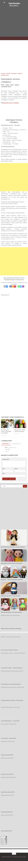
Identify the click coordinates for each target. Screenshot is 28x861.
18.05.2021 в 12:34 (12, 447)
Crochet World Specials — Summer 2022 (10, 720)
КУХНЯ (8, 73)
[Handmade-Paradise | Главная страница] (14, 4)
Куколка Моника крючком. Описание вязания (13, 547)
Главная (3, 73)
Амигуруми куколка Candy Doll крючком (11, 563)
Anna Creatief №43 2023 (6, 830)
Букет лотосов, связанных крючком (9, 650)
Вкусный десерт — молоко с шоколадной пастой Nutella (6, 431)
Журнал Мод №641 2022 (7, 812)
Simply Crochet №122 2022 (7, 754)
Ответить (7, 451)
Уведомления (16, 443)
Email (16, 468)
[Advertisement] (14, 24)
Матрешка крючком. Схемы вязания (10, 595)
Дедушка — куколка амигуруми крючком (12, 579)
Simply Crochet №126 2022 (7, 774)
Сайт (3, 473)
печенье (7, 84)
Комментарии (6, 443)
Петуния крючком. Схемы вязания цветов (11, 684)
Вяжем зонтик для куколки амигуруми (11, 628)
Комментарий (6, 459)
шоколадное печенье (6, 86)
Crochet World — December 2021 (8, 738)
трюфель (17, 84)
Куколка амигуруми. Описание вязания (11, 612)
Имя (3, 468)
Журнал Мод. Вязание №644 (7, 792)
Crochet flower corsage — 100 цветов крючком (11, 667)
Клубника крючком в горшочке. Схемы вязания (12, 700)
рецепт (12, 84)
